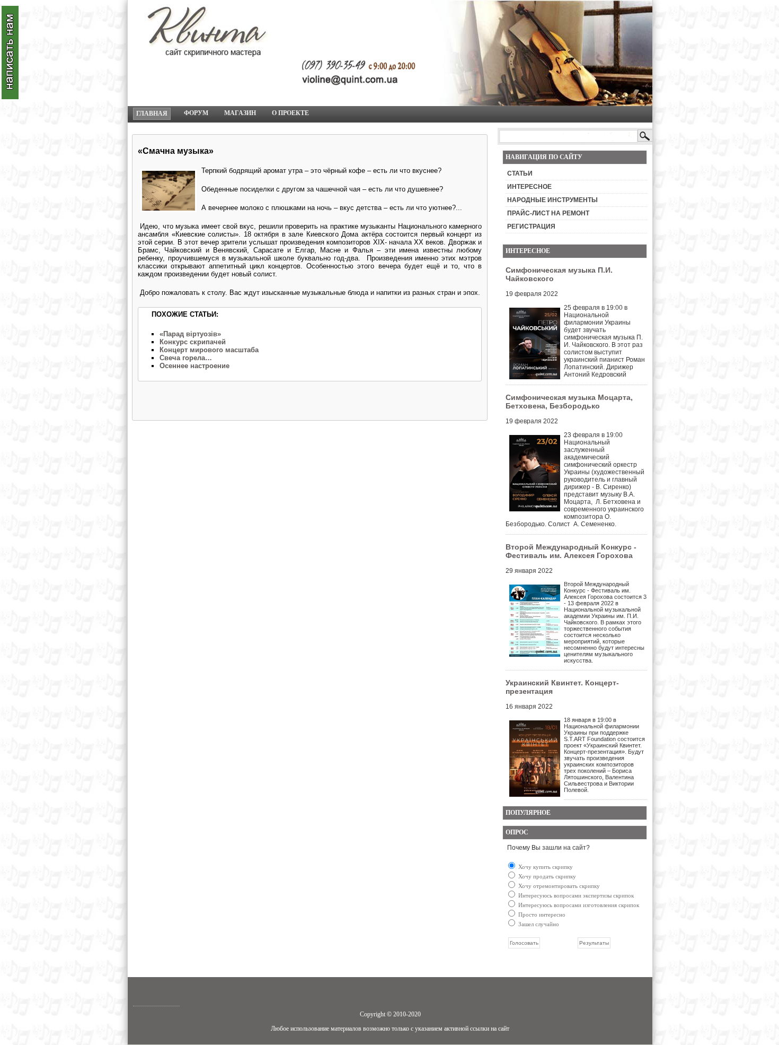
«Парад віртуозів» (190, 334)
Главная (151, 113)
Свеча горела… (186, 358)
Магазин (240, 113)
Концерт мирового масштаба (209, 350)
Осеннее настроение (194, 366)
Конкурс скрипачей (193, 342)
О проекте (290, 113)
